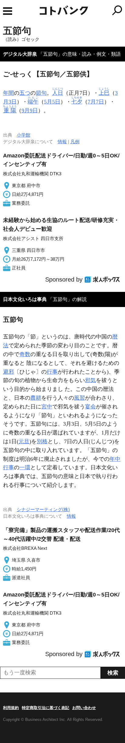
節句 (41, 93)
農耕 (35, 398)
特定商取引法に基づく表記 (45, 707)
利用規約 (11, 707)
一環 (24, 467)
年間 (8, 93)
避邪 (8, 372)
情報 (62, 141)
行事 (52, 372)
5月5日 (52, 102)
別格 (42, 441)
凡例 (74, 141)
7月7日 (96, 102)
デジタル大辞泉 (20, 54)
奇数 (24, 354)
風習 (79, 398)
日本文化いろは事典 (25, 299)
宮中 (46, 407)
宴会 (90, 407)
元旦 (24, 441)
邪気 (90, 380)
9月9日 (30, 110)
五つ (24, 93)
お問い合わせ (84, 707)
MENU (7, 11)
